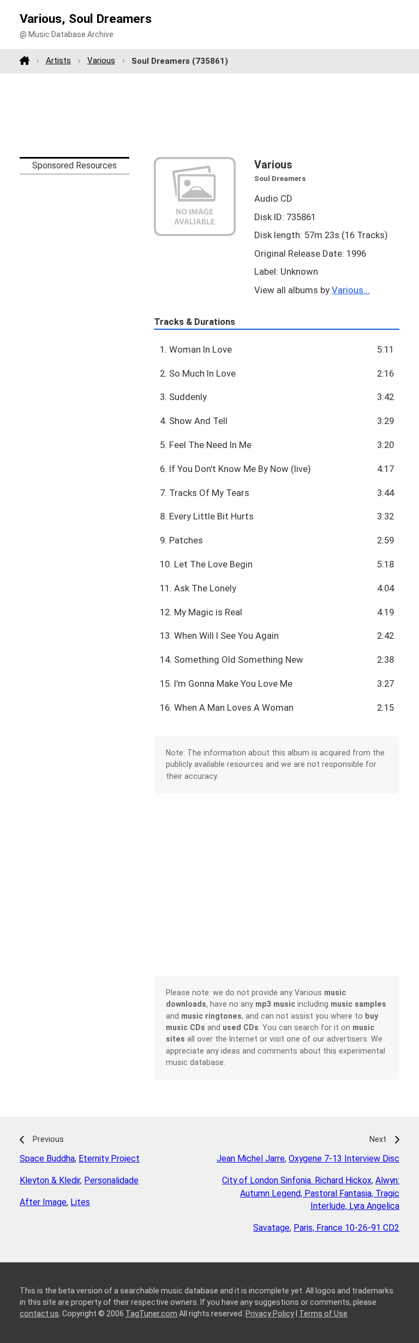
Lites (80, 1202)
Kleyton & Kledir (50, 1180)
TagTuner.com (151, 1313)
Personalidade (111, 1180)
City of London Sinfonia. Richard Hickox (297, 1180)
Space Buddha (47, 1158)
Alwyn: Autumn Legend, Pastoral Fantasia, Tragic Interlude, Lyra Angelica (319, 1193)
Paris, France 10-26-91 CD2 (346, 1228)
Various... (351, 290)
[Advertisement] (209, 115)
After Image (43, 1202)
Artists (58, 60)
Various (101, 60)
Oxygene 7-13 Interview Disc (344, 1158)
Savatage (271, 1228)
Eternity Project (109, 1158)
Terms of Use (323, 1313)
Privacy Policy (270, 1313)
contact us (39, 1313)
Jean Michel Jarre (251, 1158)
